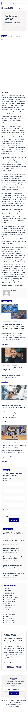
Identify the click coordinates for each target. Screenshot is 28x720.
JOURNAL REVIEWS (10, 606)
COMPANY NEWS (10, 599)
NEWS (7, 610)
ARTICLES (4, 36)
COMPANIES (8, 595)
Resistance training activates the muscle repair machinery (13, 557)
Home (6, 22)
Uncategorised (9, 620)
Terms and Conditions (14, 706)
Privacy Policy (9, 704)
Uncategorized (9, 622)
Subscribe (14, 520)
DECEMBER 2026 (10, 601)
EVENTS (7, 603)
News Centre (9, 612)
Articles (11, 36)
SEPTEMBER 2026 (10, 618)
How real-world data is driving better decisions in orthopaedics (13, 574)
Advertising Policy (17, 704)
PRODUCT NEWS (10, 614)
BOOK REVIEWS (9, 593)
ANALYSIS (8, 589)
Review (7, 616)
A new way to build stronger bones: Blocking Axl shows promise (13, 566)
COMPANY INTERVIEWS (11, 597)
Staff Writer (6, 536)
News (10, 22)
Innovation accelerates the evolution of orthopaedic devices (13, 549)
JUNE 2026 (8, 608)
